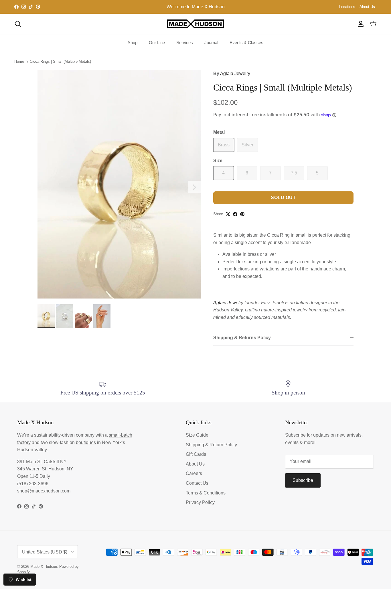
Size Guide (197, 435)
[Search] (17, 23)
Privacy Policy (200, 502)
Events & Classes (246, 42)
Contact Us (197, 483)
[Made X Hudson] (195, 23)
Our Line (157, 42)
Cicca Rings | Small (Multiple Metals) (60, 61)
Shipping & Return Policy (211, 444)
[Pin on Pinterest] (242, 214)
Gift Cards (196, 454)
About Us (367, 7)
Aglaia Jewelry (235, 73)
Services (184, 42)
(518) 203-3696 (32, 483)
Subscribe (303, 480)
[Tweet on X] (228, 214)
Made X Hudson (43, 566)
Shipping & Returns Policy (242, 337)
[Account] (359, 23)
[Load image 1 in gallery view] (119, 184)
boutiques (86, 442)
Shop (132, 42)
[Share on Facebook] (235, 214)
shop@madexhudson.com (43, 490)
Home (19, 61)
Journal (211, 42)
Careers (194, 473)
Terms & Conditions (206, 492)
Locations (347, 7)
